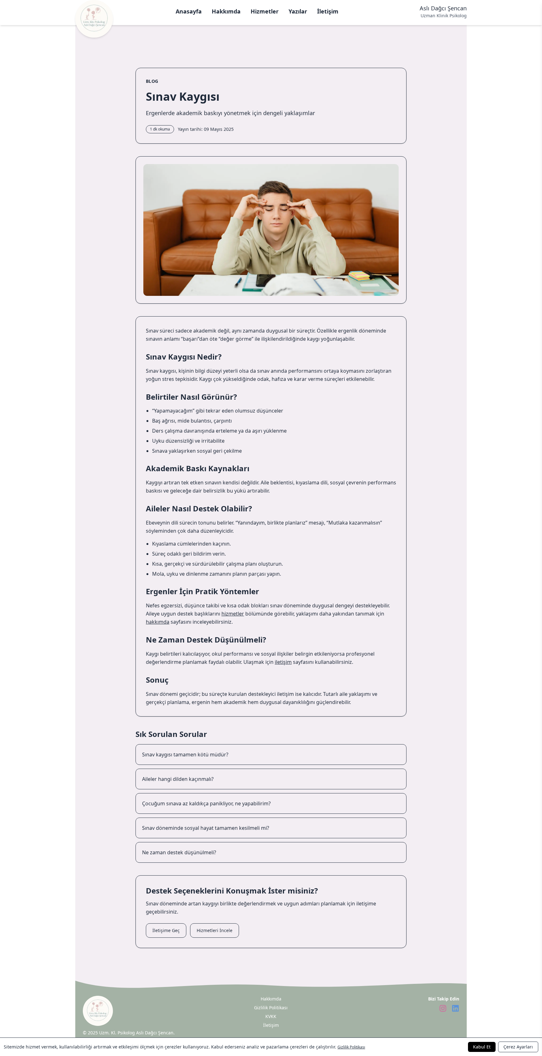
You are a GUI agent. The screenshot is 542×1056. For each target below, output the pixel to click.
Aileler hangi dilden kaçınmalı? (178, 779)
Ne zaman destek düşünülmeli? (179, 852)
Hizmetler (265, 11)
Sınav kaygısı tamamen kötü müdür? (185, 754)
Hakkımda (226, 11)
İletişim (327, 11)
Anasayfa (189, 11)
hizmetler (232, 613)
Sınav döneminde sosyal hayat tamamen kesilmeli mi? (205, 827)
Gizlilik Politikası (351, 1047)
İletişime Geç (166, 930)
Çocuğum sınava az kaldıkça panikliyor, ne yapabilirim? (206, 803)
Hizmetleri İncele (214, 930)
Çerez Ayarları (518, 1047)
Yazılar (298, 11)
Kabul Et (482, 1047)
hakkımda (157, 621)
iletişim (283, 662)
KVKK (270, 1016)
